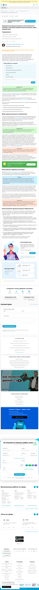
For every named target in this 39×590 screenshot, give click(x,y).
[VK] (32, 465)
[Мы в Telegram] (14, 551)
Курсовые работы (19, 397)
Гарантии (19, 566)
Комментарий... (6, 315)
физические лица (23, 99)
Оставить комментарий (9, 326)
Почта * (4, 467)
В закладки (29, 293)
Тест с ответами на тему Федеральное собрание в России (9, 523)
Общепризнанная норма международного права (19, 362)
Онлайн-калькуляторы (32, 566)
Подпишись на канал (19, 417)
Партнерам (19, 574)
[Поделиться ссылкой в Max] (14, 41)
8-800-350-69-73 (7, 551)
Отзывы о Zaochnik (19, 568)
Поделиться (10, 293)
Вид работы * (5, 448)
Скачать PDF (16, 293)
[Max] (36, 465)
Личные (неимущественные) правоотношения (19, 364)
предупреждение (18, 117)
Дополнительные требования (19, 458)
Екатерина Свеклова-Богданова (15, 44)
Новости (19, 570)
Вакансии (19, 573)
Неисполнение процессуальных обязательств (12, 38)
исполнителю (9, 145)
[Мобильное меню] (1, 4)
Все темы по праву (19, 352)
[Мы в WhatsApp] (21, 551)
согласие (23, 257)
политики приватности (28, 256)
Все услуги (6, 273)
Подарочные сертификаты (32, 570)
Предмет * (23, 448)
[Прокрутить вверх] (37, 586)
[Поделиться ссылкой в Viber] (7, 41)
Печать (22, 293)
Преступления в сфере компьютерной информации (19, 347)
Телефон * (23, 460)
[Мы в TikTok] (36, 551)
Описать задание (31, 164)
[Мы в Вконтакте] (16, 551)
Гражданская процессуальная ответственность (11, 93)
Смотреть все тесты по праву (31, 531)
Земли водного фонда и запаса (19, 341)
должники (18, 144)
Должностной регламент (19, 367)
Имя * (4, 460)
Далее (33, 82)
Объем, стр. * (24, 453)
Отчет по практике (19, 402)
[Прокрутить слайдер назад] (35, 487)
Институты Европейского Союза (19, 345)
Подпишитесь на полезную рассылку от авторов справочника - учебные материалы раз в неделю (19, 50)
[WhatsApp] (29, 465)
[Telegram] (26, 465)
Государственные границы (19, 350)
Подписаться (32, 253)
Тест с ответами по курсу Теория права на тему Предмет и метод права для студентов (29, 523)
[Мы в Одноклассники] (32, 551)
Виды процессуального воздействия (10, 34)
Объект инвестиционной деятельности (19, 365)
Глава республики (19, 359)
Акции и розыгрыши (19, 571)
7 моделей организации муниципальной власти (19, 343)
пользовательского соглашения (14, 477)
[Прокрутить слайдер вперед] (37, 487)
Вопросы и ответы (32, 568)
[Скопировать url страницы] (3, 41)
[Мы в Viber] (19, 551)
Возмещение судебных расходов (9, 36)
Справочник (4, 7)
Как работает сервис (31, 21)
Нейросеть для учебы (32, 573)
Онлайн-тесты (32, 565)
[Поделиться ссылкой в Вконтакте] (12, 41)
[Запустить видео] (19, 380)
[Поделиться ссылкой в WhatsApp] (5, 41)
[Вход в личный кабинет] (34, 4)
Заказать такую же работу (6, 505)
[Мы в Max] (23, 551)
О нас (20, 563)
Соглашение (4, 584)
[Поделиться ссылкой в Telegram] (10, 41)
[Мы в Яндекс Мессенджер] (25, 551)
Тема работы (5, 453)
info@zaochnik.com (7, 553)
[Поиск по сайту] (36, 4)
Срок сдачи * (33, 453)
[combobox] (19, 79)
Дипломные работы (19, 396)
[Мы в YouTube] (34, 551)
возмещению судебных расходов (15, 172)
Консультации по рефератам (7, 569)
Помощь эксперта (7, 575)
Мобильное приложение (32, 571)
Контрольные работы (19, 401)
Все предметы (19, 404)
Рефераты (19, 399)
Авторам (19, 576)
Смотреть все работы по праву (31, 508)
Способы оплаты (19, 565)
